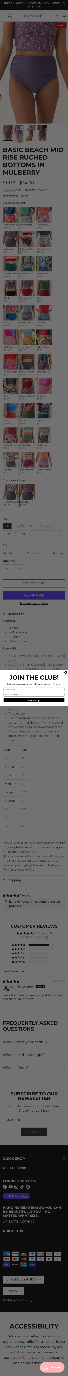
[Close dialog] (65, 673)
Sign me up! (34, 700)
